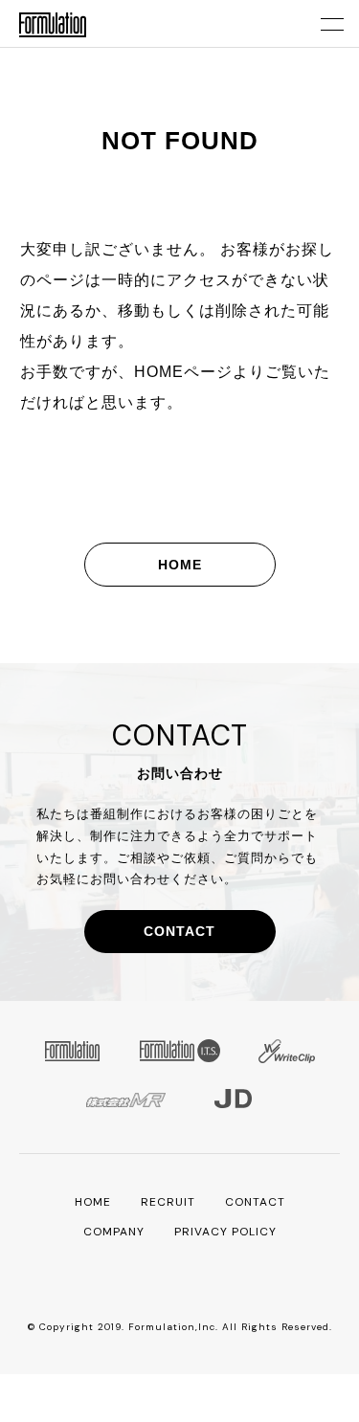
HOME (180, 564)
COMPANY (114, 1231)
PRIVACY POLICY (225, 1231)
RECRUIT (168, 1202)
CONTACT (179, 931)
